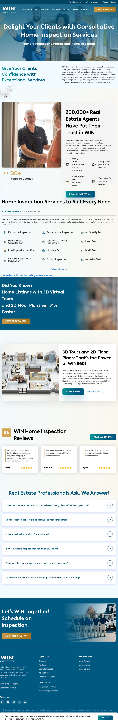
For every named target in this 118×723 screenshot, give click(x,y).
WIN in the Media (8, 688)
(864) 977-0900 (49, 687)
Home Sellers (84, 669)
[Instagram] (14, 702)
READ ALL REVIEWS (103, 437)
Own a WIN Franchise (9, 684)
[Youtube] (25, 702)
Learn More (93, 392)
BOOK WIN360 (73, 392)
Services (43, 9)
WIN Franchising (92, 2)
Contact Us (86, 9)
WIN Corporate (75, 2)
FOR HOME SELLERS (32, 212)
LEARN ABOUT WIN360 (16, 321)
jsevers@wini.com (50, 691)
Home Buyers (84, 661)
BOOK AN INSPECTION (16, 636)
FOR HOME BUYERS (11, 212)
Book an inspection (80, 194)
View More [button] (58, 269)
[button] (20, 233)
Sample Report (46, 669)
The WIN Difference (60, 9)
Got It (105, 718)
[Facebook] (8, 702)
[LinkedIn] (2, 702)
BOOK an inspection (105, 9)
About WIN (44, 673)
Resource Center (109, 2)
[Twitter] (19, 702)
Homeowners (84, 665)
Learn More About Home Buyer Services (25, 275)
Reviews (75, 9)
